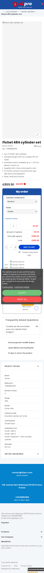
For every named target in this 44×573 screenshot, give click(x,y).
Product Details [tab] (12, 366)
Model (7, 406)
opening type (10, 421)
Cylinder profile (10, 413)
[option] (22, 80)
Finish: (8, 208)
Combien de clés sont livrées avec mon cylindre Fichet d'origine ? (18, 329)
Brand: (4, 146)
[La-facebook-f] (14, 553)
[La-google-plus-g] (10, 553)
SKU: (4, 149)
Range (7, 398)
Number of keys (12, 218)
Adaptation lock (11, 428)
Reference (9, 383)
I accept (22, 293)
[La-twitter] (2, 553)
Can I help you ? (6, 267)
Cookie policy (7, 287)
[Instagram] (6, 553)
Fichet (10, 146)
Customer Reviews (36, 569)
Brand (7, 375)
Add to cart (29, 247)
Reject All (22, 299)
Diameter (8, 444)
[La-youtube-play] (19, 553)
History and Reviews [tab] (14, 454)
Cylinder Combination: (15, 198)
